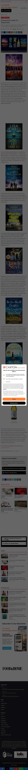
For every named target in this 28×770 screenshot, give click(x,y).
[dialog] (14, 385)
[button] (14, 382)
